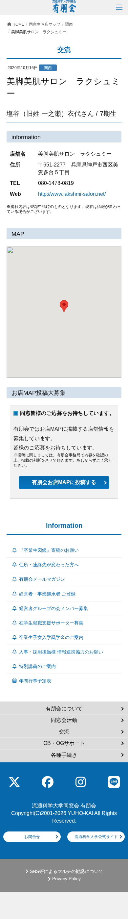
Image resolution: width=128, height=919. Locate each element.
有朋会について (64, 708)
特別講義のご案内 (37, 666)
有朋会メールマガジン (42, 579)
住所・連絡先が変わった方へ (49, 564)
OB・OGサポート (64, 743)
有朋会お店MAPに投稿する (64, 482)
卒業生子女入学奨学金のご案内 (51, 637)
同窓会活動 (64, 720)
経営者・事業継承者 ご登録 (47, 594)
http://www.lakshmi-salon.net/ (72, 194)
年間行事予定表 (35, 680)
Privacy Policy (66, 878)
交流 (64, 731)
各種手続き (64, 755)
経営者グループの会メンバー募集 (53, 608)
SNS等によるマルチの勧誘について (66, 871)
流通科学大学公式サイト (96, 836)
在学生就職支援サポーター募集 (51, 622)
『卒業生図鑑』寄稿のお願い (49, 550)
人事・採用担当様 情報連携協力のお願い (61, 651)
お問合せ (32, 836)
